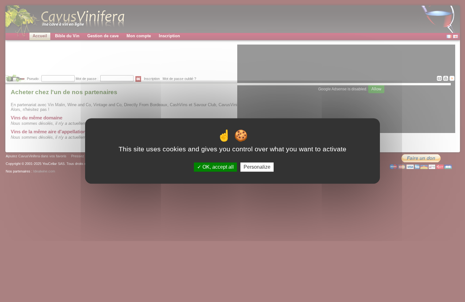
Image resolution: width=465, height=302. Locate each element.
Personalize (257, 167)
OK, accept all (217, 167)
